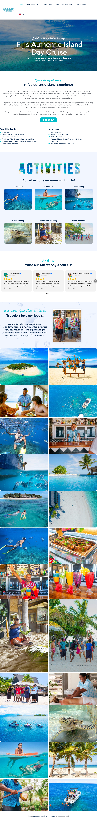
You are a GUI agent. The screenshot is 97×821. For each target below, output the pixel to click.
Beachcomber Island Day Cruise (44, 816)
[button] (1, 280)
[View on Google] (6, 275)
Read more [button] (7, 288)
